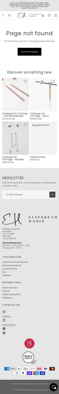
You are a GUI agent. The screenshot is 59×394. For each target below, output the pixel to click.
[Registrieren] (52, 194)
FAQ (4, 272)
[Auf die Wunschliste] (25, 81)
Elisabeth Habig (25, 390)
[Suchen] (9, 15)
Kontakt (6, 291)
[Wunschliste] (49, 15)
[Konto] (43, 15)
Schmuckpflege (9, 269)
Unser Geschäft (10, 288)
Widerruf (6, 275)
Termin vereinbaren (11, 294)
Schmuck (6, 316)
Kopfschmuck (8, 325)
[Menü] (3, 15)
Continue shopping (29, 51)
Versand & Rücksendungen (15, 262)
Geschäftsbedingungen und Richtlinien (29, 384)
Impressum (7, 298)
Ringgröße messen (11, 265)
